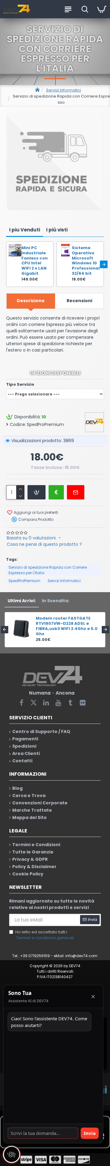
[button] (6, 264)
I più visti (57, 230)
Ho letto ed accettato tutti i (44, 935)
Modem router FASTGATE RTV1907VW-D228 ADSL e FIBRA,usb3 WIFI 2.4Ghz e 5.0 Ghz (66, 626)
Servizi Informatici (63, 90)
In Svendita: (55, 601)
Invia (90, 1133)
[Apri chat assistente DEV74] (11, 1154)
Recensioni (79, 301)
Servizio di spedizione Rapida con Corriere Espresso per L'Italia (48, 570)
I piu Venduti (24, 230)
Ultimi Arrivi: (22, 601)
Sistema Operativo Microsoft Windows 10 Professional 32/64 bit (86, 260)
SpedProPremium (24, 580)
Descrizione (31, 301)
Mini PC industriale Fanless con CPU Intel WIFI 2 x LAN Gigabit (34, 260)
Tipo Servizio (20, 384)
